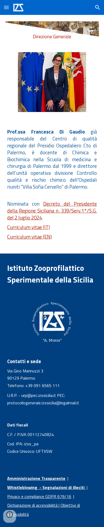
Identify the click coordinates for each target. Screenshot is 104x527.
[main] (52, 161)
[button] (6, 7)
